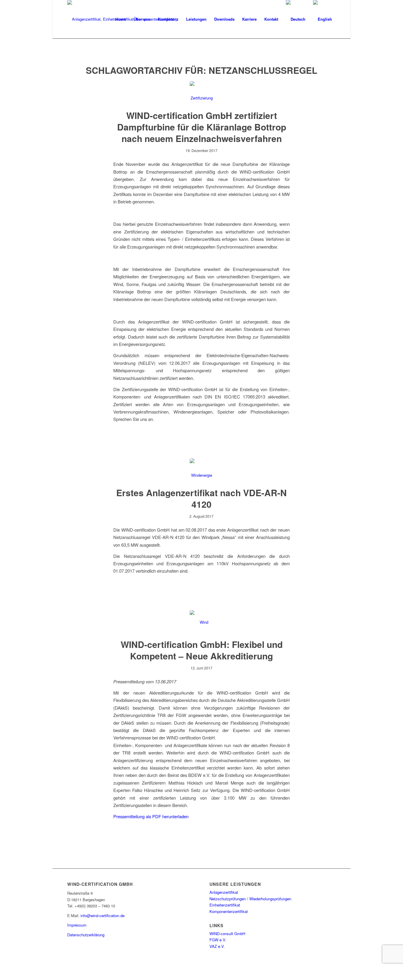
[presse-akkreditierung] (202, 622)
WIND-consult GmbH (227, 933)
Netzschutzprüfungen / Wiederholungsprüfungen (250, 898)
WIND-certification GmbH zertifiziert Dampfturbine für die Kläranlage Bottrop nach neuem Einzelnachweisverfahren (201, 127)
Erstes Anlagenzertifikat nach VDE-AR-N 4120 (201, 498)
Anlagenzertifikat (223, 892)
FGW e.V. (217, 940)
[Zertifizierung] (202, 93)
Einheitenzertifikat (224, 905)
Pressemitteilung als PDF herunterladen (151, 816)
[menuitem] (121, 19)
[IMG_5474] (202, 470)
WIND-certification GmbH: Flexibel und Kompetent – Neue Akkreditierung (202, 650)
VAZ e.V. (217, 946)
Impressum (76, 925)
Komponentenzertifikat (228, 911)
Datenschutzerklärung (85, 934)
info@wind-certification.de (102, 915)
